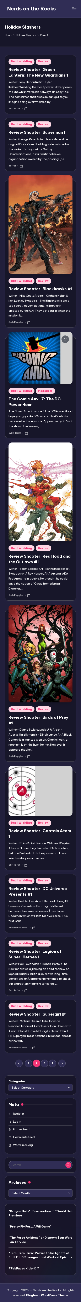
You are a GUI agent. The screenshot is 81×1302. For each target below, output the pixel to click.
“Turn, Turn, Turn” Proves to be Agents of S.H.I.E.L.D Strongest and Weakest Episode (40, 1255)
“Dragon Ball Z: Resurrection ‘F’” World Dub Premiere (40, 1213)
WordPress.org (23, 1145)
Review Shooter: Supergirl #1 (38, 1014)
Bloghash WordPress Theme (47, 1295)
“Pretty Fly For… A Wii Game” (30, 1226)
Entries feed (21, 1129)
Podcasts (45, 390)
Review (43, 61)
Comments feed (24, 1137)
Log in (17, 1121)
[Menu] (74, 9)
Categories (17, 1081)
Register (18, 1113)
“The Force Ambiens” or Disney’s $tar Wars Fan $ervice (40, 1240)
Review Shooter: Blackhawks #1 (40, 288)
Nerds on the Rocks (31, 8)
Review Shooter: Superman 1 (37, 132)
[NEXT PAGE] (62, 1063)
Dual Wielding (21, 61)
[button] (19, 1063)
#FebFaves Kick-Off (24, 1268)
